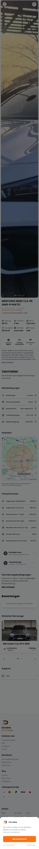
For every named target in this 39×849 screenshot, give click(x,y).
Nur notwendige (8, 845)
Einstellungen (31, 845)
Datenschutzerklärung (11, 832)
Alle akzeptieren (19, 839)
